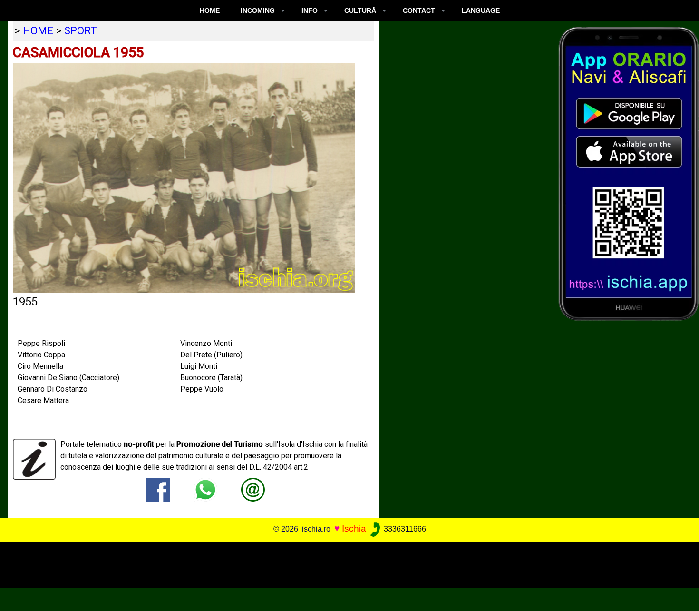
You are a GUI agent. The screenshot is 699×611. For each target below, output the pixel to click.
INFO (309, 10)
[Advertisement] (342, 563)
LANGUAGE (481, 10)
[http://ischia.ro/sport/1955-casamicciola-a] (253, 488)
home (38, 30)
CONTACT (419, 10)
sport (80, 30)
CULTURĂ (360, 10)
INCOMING (258, 10)
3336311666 (404, 529)
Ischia (354, 528)
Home (210, 10)
